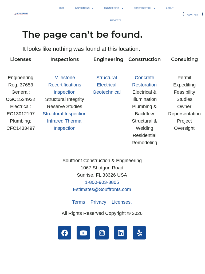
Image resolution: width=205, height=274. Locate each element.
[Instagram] (102, 232)
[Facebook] (64, 232)
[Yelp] (139, 232)
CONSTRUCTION (142, 8)
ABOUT (170, 8)
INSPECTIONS (82, 8)
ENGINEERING (111, 8)
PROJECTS (115, 20)
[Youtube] (83, 232)
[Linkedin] (120, 232)
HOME (61, 8)
